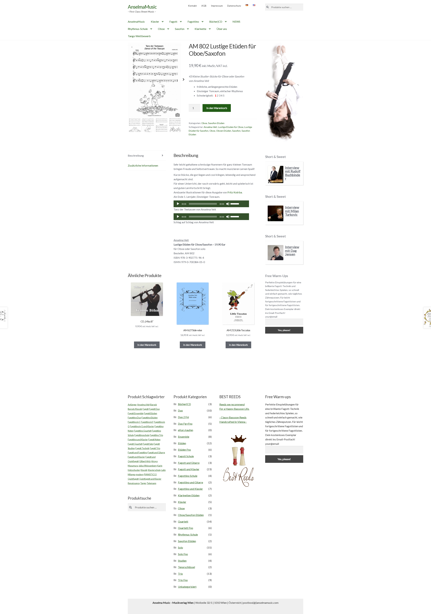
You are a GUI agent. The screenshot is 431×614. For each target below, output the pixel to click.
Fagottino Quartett (143, 430)
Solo (180, 547)
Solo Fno (183, 554)
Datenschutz (234, 5)
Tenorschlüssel (186, 567)
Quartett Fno (185, 527)
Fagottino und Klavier (138, 439)
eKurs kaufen (185, 430)
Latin (163, 470)
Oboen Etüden (223, 130)
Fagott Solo (148, 444)
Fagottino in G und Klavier (142, 426)
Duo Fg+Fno (185, 423)
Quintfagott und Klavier (150, 478)
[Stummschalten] (227, 204)
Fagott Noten (154, 439)
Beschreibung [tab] (136, 155)
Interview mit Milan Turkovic (292, 210)
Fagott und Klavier (136, 457)
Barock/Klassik (135, 409)
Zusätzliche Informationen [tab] (143, 165)
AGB (203, 5)
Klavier (155, 21)
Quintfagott (133, 478)
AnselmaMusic (142, 7)
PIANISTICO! (150, 474)
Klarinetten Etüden (189, 495)
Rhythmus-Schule (138, 28)
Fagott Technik (142, 448)
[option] (154, 80)
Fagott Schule (186, 456)
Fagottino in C (134, 422)
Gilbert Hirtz (145, 461)
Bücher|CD (215, 21)
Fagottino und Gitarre (190, 482)
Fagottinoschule (141, 435)
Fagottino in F (147, 422)
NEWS (236, 21)
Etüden (182, 443)
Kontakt (192, 5)
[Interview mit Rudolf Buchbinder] (275, 174)
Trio (180, 573)
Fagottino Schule (187, 475)
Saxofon (179, 28)
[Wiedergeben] (178, 204)
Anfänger (132, 404)
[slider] (235, 203)
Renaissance (134, 483)
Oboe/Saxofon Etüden (191, 514)
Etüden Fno (184, 449)
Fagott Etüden (150, 413)
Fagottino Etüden (150, 417)
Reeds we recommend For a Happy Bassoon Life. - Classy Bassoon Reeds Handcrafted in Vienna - (234, 413)
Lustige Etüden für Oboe (230, 127)
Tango (143, 483)
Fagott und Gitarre (156, 452)
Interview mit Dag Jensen (292, 250)
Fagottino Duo (134, 417)
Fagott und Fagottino (137, 452)
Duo (180, 410)
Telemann (151, 483)
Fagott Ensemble (135, 413)
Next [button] (183, 80)
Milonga (131, 474)
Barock (153, 404)
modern (139, 474)
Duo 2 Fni (183, 417)
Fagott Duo (154, 409)
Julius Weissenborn (148, 465)
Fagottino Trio (156, 435)
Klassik (144, 470)
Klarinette (200, 28)
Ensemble (183, 436)
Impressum (217, 5)
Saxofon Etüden (216, 123)
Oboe (161, 28)
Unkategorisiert (187, 586)
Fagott (173, 21)
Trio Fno (183, 580)
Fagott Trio (155, 448)
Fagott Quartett (135, 444)
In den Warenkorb (216, 108)
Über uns (222, 28)
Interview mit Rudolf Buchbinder (293, 173)
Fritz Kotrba (234, 192)
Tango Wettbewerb (139, 36)
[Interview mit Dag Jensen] (275, 252)
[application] (211, 203)
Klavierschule (154, 470)
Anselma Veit (210, 127)
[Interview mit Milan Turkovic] (275, 213)
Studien (182, 560)
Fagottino (193, 21)
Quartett (183, 521)
